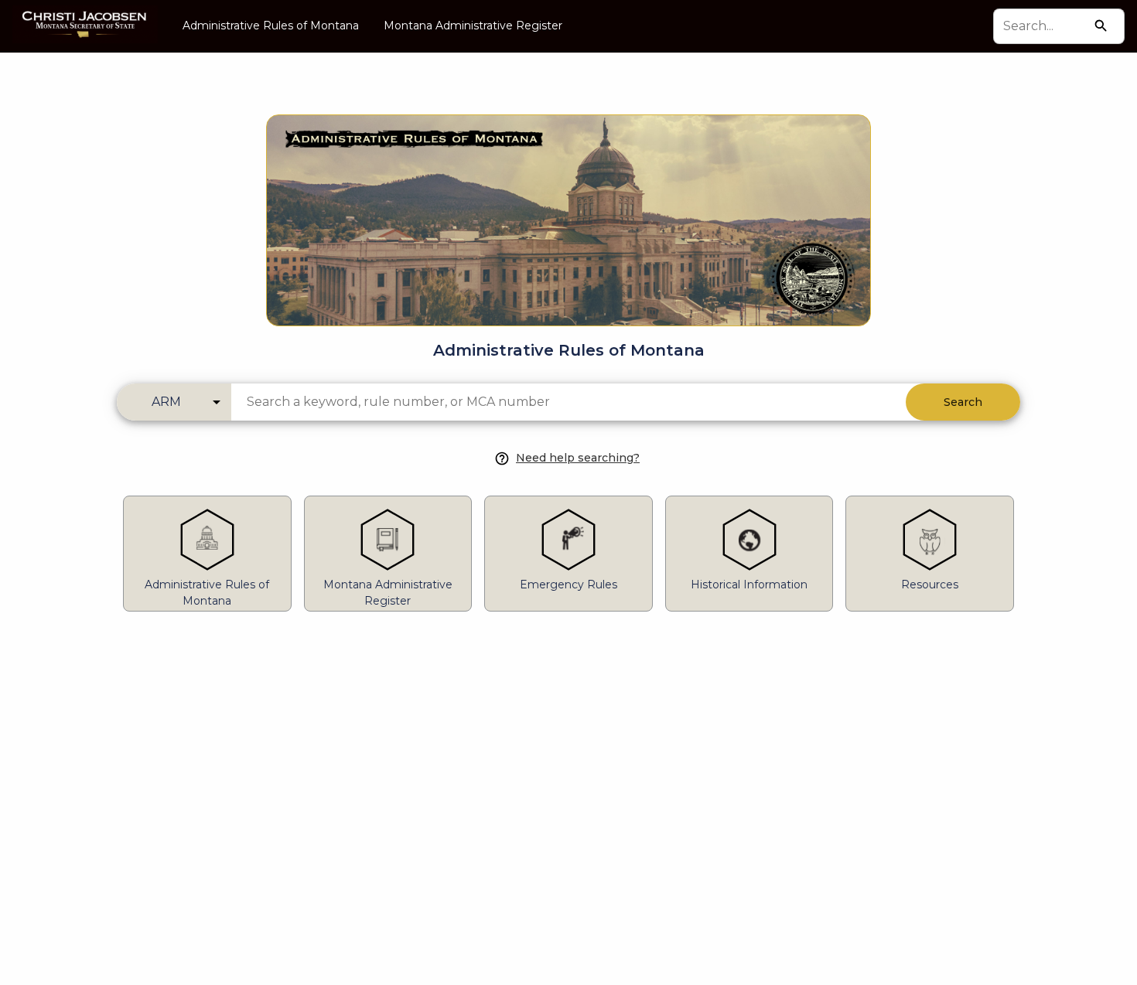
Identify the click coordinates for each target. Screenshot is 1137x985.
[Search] (1101, 26)
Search (963, 402)
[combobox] (1044, 26)
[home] (85, 25)
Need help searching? (578, 458)
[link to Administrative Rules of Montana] (568, 195)
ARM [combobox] (166, 401)
